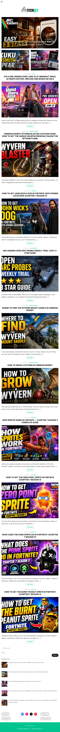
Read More (30, 126)
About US (5, 714)
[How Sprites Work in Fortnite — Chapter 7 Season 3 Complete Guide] (30, 443)
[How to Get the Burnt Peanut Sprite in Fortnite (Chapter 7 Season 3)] (30, 615)
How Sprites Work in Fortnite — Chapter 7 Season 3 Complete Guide (30, 421)
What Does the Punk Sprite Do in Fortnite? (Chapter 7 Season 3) (30, 536)
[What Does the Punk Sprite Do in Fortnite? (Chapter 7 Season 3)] (30, 558)
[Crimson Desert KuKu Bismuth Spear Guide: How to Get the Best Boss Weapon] (15, 60)
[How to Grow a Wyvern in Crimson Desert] (30, 386)
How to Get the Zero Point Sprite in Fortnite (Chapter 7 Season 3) (30, 478)
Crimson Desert (33, 131)
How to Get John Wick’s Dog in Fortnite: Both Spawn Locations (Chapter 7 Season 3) (30, 194)
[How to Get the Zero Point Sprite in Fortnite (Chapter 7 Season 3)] (30, 500)
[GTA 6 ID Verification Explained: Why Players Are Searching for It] (44, 60)
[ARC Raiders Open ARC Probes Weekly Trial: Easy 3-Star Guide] (30, 274)
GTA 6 (33, 74)
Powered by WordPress (23, 728)
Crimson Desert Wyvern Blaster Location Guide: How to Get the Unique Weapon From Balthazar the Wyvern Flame (30, 136)
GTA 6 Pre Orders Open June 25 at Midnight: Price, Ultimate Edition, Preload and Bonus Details (30, 77)
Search (3, 652)
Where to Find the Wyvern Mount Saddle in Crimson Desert (30, 309)
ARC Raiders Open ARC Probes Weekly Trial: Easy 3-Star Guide (30, 252)
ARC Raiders (33, 248)
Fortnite (33, 191)
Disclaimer (44, 714)
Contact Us (6, 718)
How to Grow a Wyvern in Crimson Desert (30, 365)
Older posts (6, 648)
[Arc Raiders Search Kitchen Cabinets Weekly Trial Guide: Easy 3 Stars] (30, 32)
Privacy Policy (45, 718)
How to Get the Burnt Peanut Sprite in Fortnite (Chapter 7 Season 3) (30, 593)
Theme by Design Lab (36, 728)
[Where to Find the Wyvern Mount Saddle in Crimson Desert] (30, 331)
